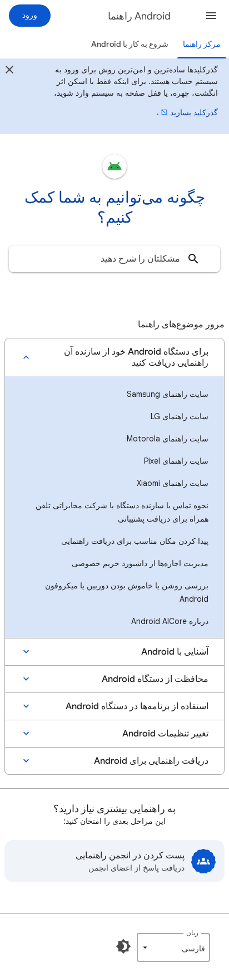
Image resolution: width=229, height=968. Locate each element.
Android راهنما (139, 16)
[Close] (9, 71)
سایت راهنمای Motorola (167, 439)
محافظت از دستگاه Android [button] (155, 679)
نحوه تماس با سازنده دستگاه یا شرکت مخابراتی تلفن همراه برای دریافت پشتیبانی (122, 512)
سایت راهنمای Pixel (176, 461)
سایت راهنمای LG (179, 416)
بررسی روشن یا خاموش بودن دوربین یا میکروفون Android (126, 592)
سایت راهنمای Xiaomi (172, 483)
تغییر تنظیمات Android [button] (165, 733)
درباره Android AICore (169, 621)
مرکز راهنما (202, 44)
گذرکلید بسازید (194, 112)
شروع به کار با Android (129, 44)
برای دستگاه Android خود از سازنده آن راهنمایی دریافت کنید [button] (136, 357)
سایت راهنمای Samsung (167, 394)
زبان (192, 932)
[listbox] (173, 947)
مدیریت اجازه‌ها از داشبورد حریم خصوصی (140, 563)
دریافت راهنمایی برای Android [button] (151, 760)
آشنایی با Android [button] (174, 651)
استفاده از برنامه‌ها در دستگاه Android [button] (137, 706)
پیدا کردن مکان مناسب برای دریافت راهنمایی (134, 541)
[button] (211, 15)
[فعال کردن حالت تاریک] (123, 946)
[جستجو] (193, 258)
